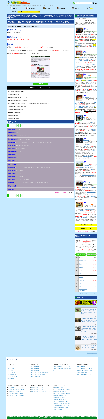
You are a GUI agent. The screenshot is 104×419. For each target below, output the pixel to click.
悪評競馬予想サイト (36, 368)
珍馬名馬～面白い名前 (60, 391)
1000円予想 (78, 45)
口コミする (11, 368)
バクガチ (14, 164)
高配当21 (85, 29)
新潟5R (89, 80)
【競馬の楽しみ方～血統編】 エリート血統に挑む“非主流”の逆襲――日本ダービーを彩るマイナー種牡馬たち (89, 338)
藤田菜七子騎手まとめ (37, 389)
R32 (80, 286)
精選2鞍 (81, 102)
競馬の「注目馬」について (61, 399)
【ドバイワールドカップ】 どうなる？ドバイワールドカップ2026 (88, 346)
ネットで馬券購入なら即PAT (84, 368)
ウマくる (13, 94)
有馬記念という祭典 (59, 397)
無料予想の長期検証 (87, 156)
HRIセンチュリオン (88, 97)
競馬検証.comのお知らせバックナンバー (40, 87)
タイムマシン (86, 75)
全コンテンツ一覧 (13, 376)
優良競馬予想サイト (36, 366)
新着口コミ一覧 (12, 374)
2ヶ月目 (86, 89)
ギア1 (82, 122)
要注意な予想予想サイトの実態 (16, 387)
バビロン (81, 277)
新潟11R (86, 60)
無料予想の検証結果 (36, 376)
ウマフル (15, 161)
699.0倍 (93, 150)
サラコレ (14, 186)
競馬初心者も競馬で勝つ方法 (84, 370)
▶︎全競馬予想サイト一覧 (86, 228)
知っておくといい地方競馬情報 (62, 393)
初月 (76, 89)
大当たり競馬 (81, 280)
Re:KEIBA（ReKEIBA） (19, 179)
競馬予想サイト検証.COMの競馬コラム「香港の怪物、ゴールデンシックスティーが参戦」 (38, 22)
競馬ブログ (11, 378)
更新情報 (10, 370)
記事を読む (40, 83)
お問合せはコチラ (58, 409)
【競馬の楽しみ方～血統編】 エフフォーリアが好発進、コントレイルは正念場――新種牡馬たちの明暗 (89, 320)
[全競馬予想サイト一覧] (74, 3)
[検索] (93, 3)
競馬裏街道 (86, 140)
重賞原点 (93, 129)
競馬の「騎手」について (60, 395)
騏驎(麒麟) (81, 267)
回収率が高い (83, 57)
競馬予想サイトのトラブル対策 (16, 395)
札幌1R (84, 146)
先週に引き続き (89, 59)
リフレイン (86, 162)
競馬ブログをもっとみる (92, 353)
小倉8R (82, 210)
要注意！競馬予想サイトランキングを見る (88, 293)
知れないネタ (91, 197)
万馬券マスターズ (82, 260)
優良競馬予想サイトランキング (62, 366)
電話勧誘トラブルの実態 (14, 391)
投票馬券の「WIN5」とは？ (84, 374)
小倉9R (92, 187)
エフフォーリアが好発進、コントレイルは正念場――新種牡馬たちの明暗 (29, 167)
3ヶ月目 (94, 89)
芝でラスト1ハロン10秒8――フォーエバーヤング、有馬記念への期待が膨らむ (28, 103)
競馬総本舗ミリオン (83, 273)
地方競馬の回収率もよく (90, 165)
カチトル (14, 112)
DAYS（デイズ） (16, 91)
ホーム (10, 366)
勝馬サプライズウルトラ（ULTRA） (83, 290)
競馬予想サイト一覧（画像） (38, 374)
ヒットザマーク (82, 283)
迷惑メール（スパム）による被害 (17, 389)
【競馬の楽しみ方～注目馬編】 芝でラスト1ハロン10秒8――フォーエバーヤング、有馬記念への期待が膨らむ (89, 311)
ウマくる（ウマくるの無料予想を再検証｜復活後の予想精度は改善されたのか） (30, 182)
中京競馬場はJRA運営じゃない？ (62, 389)
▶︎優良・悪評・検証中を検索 (86, 224)
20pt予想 (89, 34)
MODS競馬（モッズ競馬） (17, 106)
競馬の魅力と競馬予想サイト (61, 387)
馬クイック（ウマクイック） (83, 264)
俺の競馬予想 (86, 182)
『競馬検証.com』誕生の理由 (61, 405)
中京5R (91, 169)
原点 (84, 117)
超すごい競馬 (15, 170)
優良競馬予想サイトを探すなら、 (62, 192)
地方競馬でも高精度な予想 (88, 175)
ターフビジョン (87, 204)
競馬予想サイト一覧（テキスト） (39, 372)
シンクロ (14, 173)
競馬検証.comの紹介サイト (61, 407)
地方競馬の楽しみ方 (82, 372)
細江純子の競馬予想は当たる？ (62, 403)
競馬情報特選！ (81, 366)
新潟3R (92, 122)
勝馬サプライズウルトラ (17, 100)
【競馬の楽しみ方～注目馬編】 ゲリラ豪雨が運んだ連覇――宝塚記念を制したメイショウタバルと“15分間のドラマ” (89, 329)
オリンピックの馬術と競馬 (61, 401)
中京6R (92, 36)
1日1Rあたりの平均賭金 (91, 254)
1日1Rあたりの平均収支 (81, 254)
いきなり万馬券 (84, 187)
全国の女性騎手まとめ (37, 387)
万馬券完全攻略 (89, 145)
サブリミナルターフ (84, 167)
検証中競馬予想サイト (37, 370)
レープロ (85, 52)
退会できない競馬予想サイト (15, 393)
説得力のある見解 (91, 192)
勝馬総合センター (15, 109)
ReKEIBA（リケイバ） (17, 97)
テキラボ (15, 189)
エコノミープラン (89, 209)
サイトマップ (11, 372)
